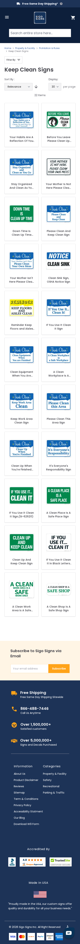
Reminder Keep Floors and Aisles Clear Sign (21, 327)
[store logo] (40, 18)
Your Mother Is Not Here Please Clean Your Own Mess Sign (58, 186)
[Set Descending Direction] (36, 86)
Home (7, 48)
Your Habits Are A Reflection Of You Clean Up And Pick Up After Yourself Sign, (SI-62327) (21, 139)
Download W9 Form (26, 824)
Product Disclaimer (26, 780)
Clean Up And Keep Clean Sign (22, 561)
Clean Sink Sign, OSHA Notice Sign (58, 280)
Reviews (19, 786)
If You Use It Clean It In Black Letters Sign (58, 561)
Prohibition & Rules (49, 48)
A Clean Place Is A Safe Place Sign (58, 514)
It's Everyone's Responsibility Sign (58, 467)
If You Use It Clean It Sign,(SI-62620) (21, 514)
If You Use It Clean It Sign (58, 327)
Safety (47, 780)
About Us (19, 774)
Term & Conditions (26, 799)
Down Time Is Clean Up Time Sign (21, 233)
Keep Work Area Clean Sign (22, 420)
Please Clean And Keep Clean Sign (59, 233)
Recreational (51, 786)
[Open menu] (6, 17)
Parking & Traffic (54, 792)
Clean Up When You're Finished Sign (21, 467)
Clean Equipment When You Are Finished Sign (21, 373)
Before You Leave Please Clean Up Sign (58, 139)
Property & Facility (25, 48)
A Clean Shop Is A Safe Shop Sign (59, 608)
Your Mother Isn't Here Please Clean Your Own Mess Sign (21, 280)
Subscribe (59, 668)
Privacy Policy (22, 805)
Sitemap (19, 792)
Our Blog (19, 818)
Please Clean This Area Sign (59, 420)
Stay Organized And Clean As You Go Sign (21, 186)
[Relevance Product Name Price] (18, 86)
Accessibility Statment (28, 811)
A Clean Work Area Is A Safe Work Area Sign (21, 608)
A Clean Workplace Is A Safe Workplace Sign (58, 373)
